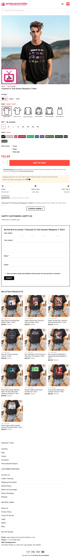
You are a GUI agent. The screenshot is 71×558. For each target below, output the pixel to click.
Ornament (5, 460)
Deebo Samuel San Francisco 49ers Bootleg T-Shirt (34, 321)
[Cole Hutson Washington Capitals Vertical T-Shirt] (59, 375)
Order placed (5, 191)
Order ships (35, 191)
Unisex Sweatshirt (49, 116)
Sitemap (4, 497)
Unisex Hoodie (38, 116)
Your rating (8, 233)
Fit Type (4, 94)
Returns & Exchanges (9, 489)
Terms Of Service (7, 515)
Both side (16, 152)
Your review (8, 240)
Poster (3, 456)
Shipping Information (9, 482)
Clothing (4, 449)
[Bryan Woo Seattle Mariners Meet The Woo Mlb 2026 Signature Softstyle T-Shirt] (12, 375)
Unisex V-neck (17, 116)
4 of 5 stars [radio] (38, 236)
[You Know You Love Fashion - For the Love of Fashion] (14, 4)
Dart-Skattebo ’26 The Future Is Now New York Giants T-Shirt (35, 355)
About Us (4, 508)
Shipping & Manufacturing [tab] (20, 198)
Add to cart (39, 163)
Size (3, 122)
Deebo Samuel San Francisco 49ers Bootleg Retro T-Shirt (57, 321)
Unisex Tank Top (60, 116)
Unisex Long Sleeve (28, 116)
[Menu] (62, 4)
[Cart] (68, 4)
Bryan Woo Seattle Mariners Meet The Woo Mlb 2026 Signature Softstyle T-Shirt (10, 391)
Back (15, 149)
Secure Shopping (7, 493)
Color (3, 132)
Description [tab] (5, 198)
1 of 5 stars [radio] (7, 236)
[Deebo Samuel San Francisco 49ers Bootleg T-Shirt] (35, 306)
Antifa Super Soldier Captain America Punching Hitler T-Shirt (11, 426)
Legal (3, 519)
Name (6, 256)
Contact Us (5, 475)
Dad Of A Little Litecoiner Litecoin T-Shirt (9, 355)
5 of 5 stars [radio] (51, 236)
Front (15, 146)
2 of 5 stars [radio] (16, 236)
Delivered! (67, 191)
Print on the (5, 146)
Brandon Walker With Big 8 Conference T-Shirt (33, 391)
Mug (3, 452)
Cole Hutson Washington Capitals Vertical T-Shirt (56, 391)
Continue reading (34, 208)
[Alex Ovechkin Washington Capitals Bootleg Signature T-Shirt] (59, 340)
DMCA (3, 523)
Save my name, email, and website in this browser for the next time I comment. (34, 273)
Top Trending (11, 86)
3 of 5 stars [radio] (27, 236)
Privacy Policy (6, 512)
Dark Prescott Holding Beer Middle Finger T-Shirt (10, 321)
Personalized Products (9, 463)
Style (3, 104)
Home (3, 86)
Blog (3, 526)
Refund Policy (6, 486)
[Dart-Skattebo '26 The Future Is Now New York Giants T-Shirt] (35, 340)
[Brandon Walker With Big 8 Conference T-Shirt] (35, 375)
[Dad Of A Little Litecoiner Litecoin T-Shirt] (12, 340)
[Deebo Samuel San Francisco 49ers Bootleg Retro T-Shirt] (59, 306)
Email (6, 265)
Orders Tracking (7, 478)
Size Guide (12, 122)
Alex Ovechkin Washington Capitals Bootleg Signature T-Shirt (58, 356)
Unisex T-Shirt (6, 116)
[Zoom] (4, 82)
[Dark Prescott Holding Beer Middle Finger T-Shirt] (12, 306)
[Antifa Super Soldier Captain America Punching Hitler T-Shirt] (12, 411)
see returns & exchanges (28, 171)
